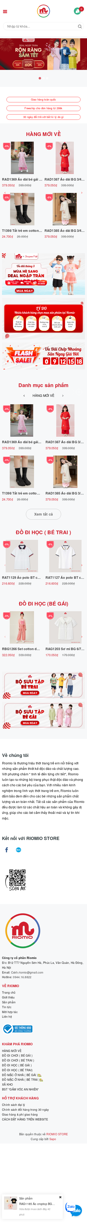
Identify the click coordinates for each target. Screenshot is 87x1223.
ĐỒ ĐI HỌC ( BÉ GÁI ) (17, 1065)
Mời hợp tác (10, 1012)
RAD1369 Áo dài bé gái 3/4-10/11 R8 (30, 179)
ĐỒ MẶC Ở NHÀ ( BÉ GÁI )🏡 (21, 1075)
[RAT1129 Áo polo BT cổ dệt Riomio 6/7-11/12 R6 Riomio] (22, 556)
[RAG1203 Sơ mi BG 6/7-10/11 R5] (65, 627)
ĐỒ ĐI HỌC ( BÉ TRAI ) (43, 532)
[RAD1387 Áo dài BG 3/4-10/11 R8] (65, 158)
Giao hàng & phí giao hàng (20, 1114)
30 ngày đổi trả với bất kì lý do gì (43, 117)
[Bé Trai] (43, 685)
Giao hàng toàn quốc (43, 99)
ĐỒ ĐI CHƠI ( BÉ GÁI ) (17, 1055)
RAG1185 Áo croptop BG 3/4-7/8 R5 (43, 1204)
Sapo (52, 1139)
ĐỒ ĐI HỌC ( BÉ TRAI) (17, 1070)
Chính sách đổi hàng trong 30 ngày (25, 1109)
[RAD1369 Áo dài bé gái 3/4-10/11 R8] (22, 158)
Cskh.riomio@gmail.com (27, 972)
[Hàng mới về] (43, 355)
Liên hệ (7, 1016)
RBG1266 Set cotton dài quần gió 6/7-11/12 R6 (38, 648)
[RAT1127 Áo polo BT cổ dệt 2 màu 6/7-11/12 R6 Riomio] (65, 556)
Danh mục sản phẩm (43, 385)
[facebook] (6, 849)
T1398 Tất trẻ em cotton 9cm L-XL (28, 230)
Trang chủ (8, 992)
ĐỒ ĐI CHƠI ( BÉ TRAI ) (18, 1060)
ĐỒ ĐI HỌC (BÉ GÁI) (43, 603)
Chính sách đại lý (13, 1105)
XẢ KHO (7, 1084)
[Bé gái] (43, 715)
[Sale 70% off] (43, 274)
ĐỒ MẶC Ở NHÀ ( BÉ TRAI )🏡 (22, 1079)
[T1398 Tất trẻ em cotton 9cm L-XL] (22, 209)
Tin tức (6, 1007)
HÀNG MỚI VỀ (43, 134)
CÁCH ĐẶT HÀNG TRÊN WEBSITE (25, 1119)
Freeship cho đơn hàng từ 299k (43, 108)
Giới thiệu (8, 997)
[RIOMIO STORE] (43, 10)
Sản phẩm (9, 1002)
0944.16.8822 (22, 977)
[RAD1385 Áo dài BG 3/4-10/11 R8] (65, 209)
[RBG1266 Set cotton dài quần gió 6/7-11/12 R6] (22, 627)
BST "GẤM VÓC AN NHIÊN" (20, 1089)
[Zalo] (18, 849)
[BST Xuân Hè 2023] (43, 318)
